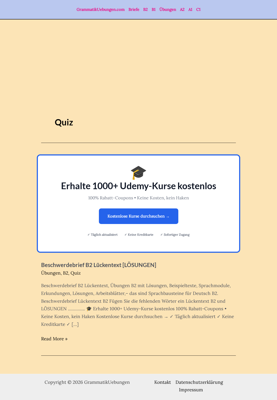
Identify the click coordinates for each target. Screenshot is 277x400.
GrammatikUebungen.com (101, 9)
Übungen (167, 9)
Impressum (191, 390)
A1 (190, 9)
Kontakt (162, 382)
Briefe (134, 9)
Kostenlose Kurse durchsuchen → (139, 216)
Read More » (54, 339)
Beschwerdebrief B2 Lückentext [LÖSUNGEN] (98, 264)
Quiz (76, 273)
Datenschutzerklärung (199, 382)
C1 (198, 9)
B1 (154, 9)
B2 (145, 9)
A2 (182, 9)
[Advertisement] (138, 52)
